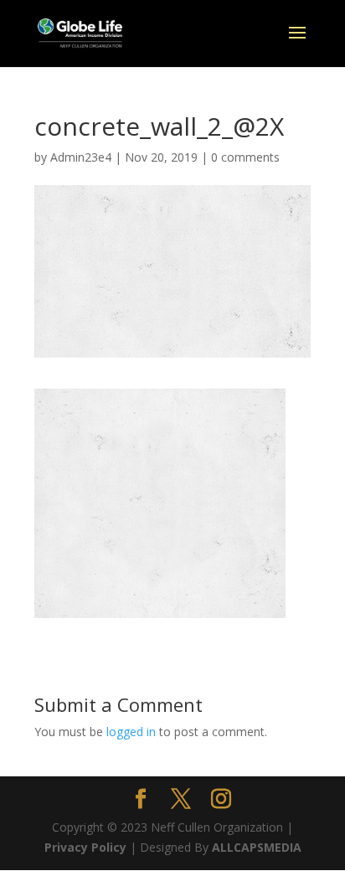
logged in (131, 732)
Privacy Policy (85, 847)
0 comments (245, 157)
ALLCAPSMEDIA (256, 847)
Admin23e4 (80, 157)
